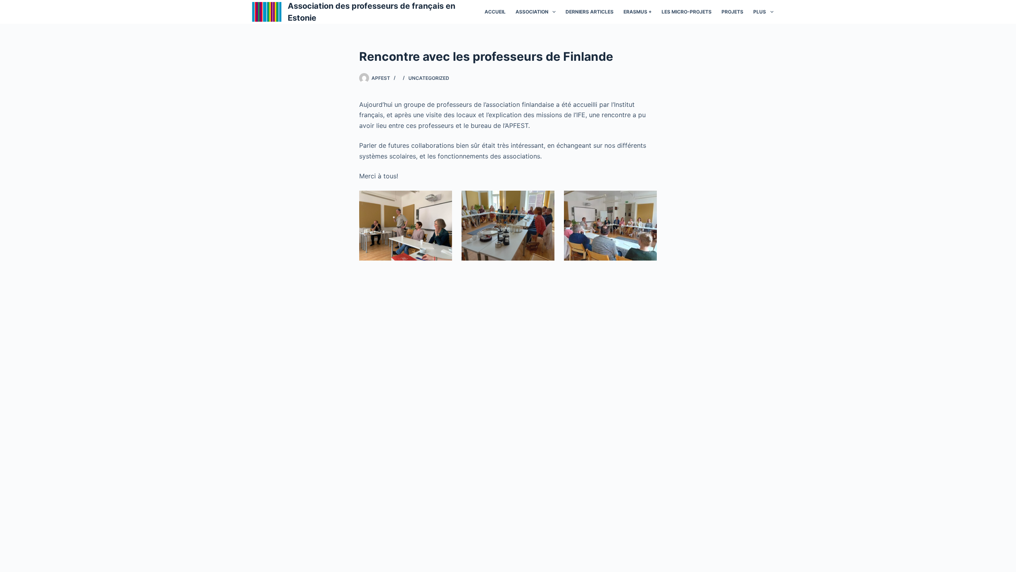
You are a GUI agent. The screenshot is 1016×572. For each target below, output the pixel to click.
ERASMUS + (637, 12)
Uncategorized (428, 78)
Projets (732, 12)
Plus (759, 12)
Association (532, 12)
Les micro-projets (687, 12)
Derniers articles (590, 12)
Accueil (495, 12)
